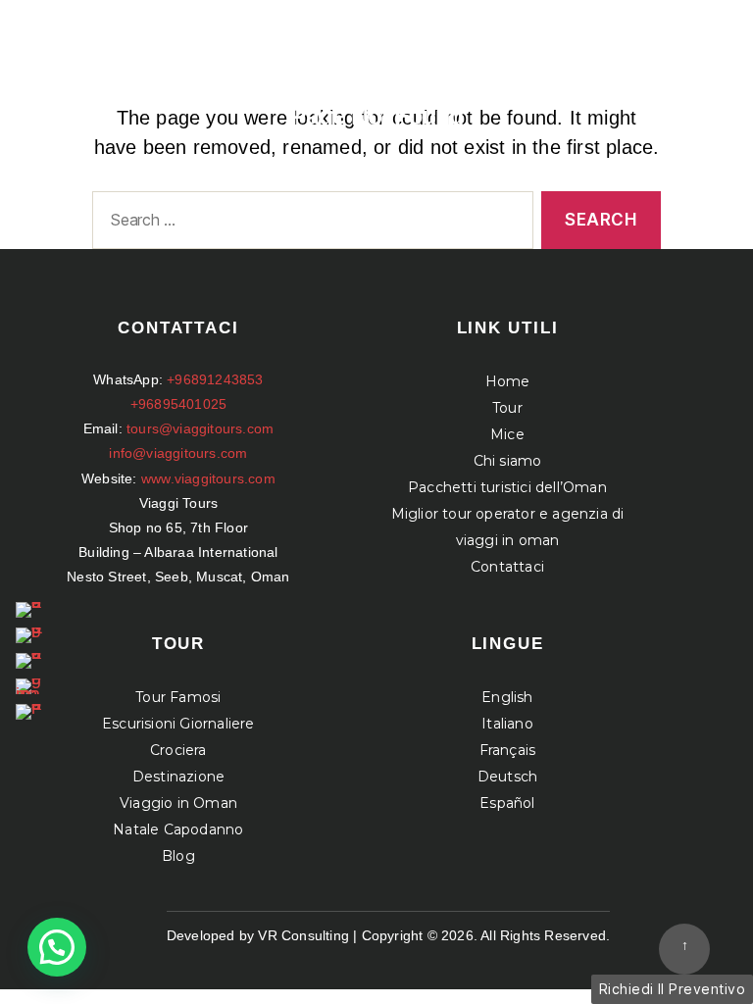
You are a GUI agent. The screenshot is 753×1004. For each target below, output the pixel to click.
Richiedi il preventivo (672, 988)
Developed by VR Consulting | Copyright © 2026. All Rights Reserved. (388, 935)
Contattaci (507, 567)
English (506, 697)
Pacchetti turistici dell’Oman (507, 487)
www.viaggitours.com (208, 478)
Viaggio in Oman (178, 803)
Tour (507, 408)
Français (507, 750)
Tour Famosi (178, 697)
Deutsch (507, 776)
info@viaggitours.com (178, 453)
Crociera (178, 750)
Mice (507, 434)
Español (506, 803)
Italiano (507, 723)
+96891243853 (215, 379)
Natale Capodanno (178, 829)
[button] (56, 947)
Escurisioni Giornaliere (178, 723)
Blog (178, 856)
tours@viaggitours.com (200, 428)
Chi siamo (508, 461)
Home (507, 381)
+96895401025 (178, 404)
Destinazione (178, 776)
